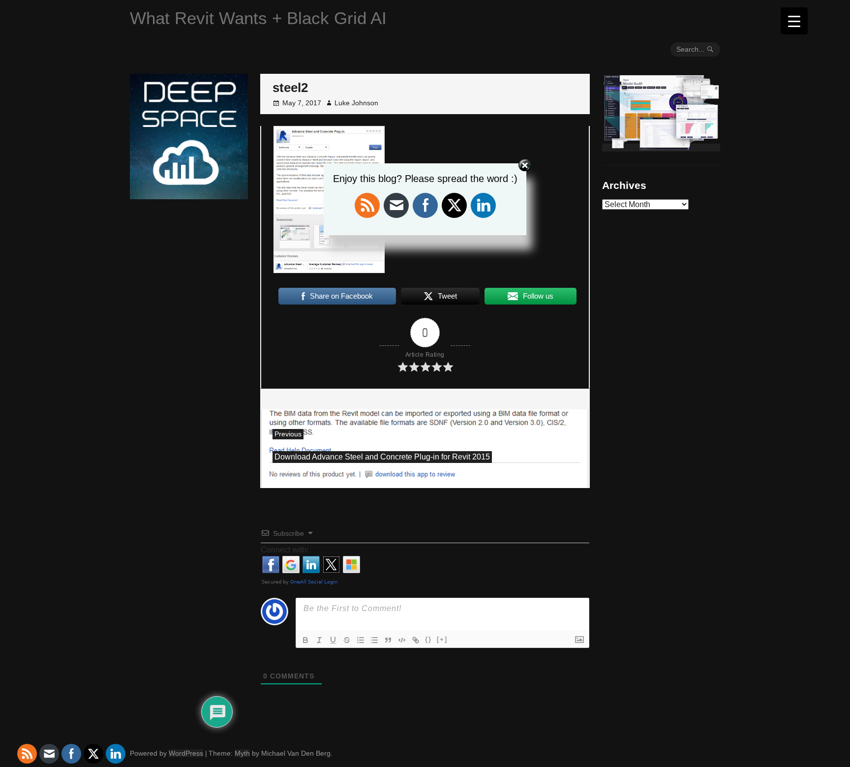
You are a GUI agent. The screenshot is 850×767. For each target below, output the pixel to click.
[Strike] (347, 640)
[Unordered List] (374, 640)
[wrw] (661, 148)
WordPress (186, 753)
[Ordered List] (360, 640)
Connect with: (284, 550)
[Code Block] (402, 640)
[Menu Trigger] (794, 20)
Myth (242, 753)
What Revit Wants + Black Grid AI (258, 18)
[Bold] (305, 640)
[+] (442, 639)
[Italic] (319, 640)
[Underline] (333, 640)
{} (428, 639)
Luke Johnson (356, 103)
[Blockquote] (388, 640)
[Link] (416, 640)
